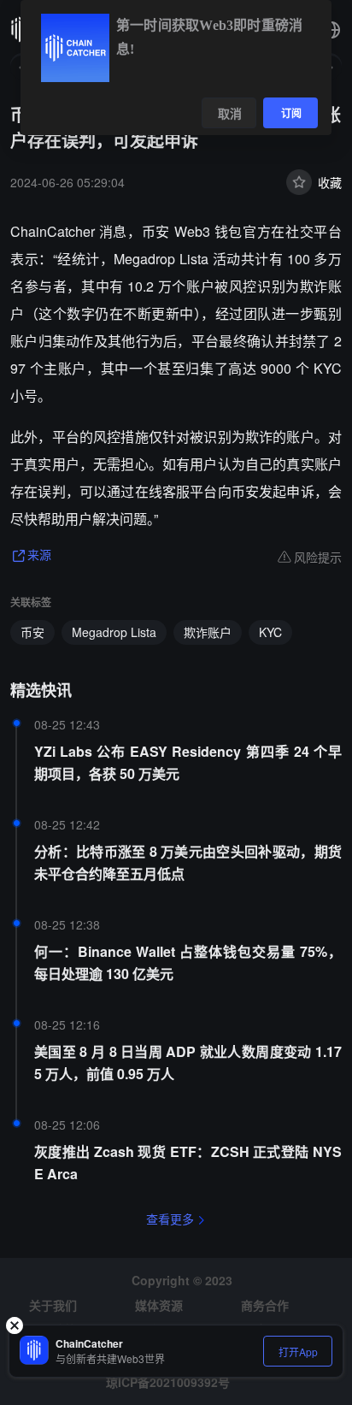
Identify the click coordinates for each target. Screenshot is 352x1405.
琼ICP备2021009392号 (168, 1381)
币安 (32, 632)
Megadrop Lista (114, 632)
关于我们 (53, 1304)
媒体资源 (159, 1304)
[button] (331, 30)
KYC (270, 632)
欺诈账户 (208, 632)
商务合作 (265, 1304)
